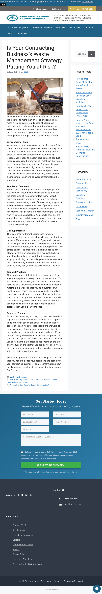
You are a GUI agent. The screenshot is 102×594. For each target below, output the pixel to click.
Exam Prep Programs (18, 27)
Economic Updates (85, 210)
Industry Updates (84, 215)
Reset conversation (51, 589)
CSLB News (81, 206)
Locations (88, 27)
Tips (78, 219)
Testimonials (74, 27)
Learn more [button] (87, 1)
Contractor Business (18, 377)
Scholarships (19, 530)
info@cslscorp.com (73, 504)
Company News (83, 179)
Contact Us (21, 33)
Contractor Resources (23, 545)
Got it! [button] (3, 4)
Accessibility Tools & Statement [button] (27, 564)
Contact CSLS (19, 525)
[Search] (91, 54)
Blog (10, 33)
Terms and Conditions (23, 559)
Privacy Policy (19, 554)
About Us (60, 27)
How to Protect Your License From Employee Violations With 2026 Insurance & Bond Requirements (85, 129)
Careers (16, 540)
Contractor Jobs (84, 202)
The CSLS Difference (23, 535)
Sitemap (16, 549)
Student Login (42, 9)
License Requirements (42, 27)
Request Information (51, 465)
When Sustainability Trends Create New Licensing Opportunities (85, 149)
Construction (82, 183)
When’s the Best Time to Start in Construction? (29, 385)
